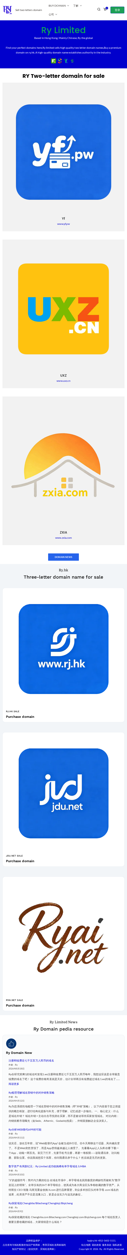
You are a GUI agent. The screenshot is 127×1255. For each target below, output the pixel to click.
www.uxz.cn (63, 380)
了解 (75, 5)
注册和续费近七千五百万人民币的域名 (31, 1060)
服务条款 (107, 1244)
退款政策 (96, 1244)
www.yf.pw (63, 223)
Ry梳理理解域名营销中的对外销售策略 (31, 1092)
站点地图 (86, 1244)
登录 (117, 9)
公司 (51, 14)
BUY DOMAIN (57, 5)
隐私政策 (117, 1244)
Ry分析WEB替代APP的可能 (25, 1129)
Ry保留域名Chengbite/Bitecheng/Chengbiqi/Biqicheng (41, 1203)
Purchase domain (20, 717)
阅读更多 (14, 1083)
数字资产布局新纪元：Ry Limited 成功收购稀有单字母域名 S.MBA (47, 1166)
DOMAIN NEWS (63, 557)
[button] (67, 5)
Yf (63, 218)
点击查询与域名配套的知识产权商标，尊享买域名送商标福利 (34, 1244)
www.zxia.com (63, 537)
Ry (100, 1249)
